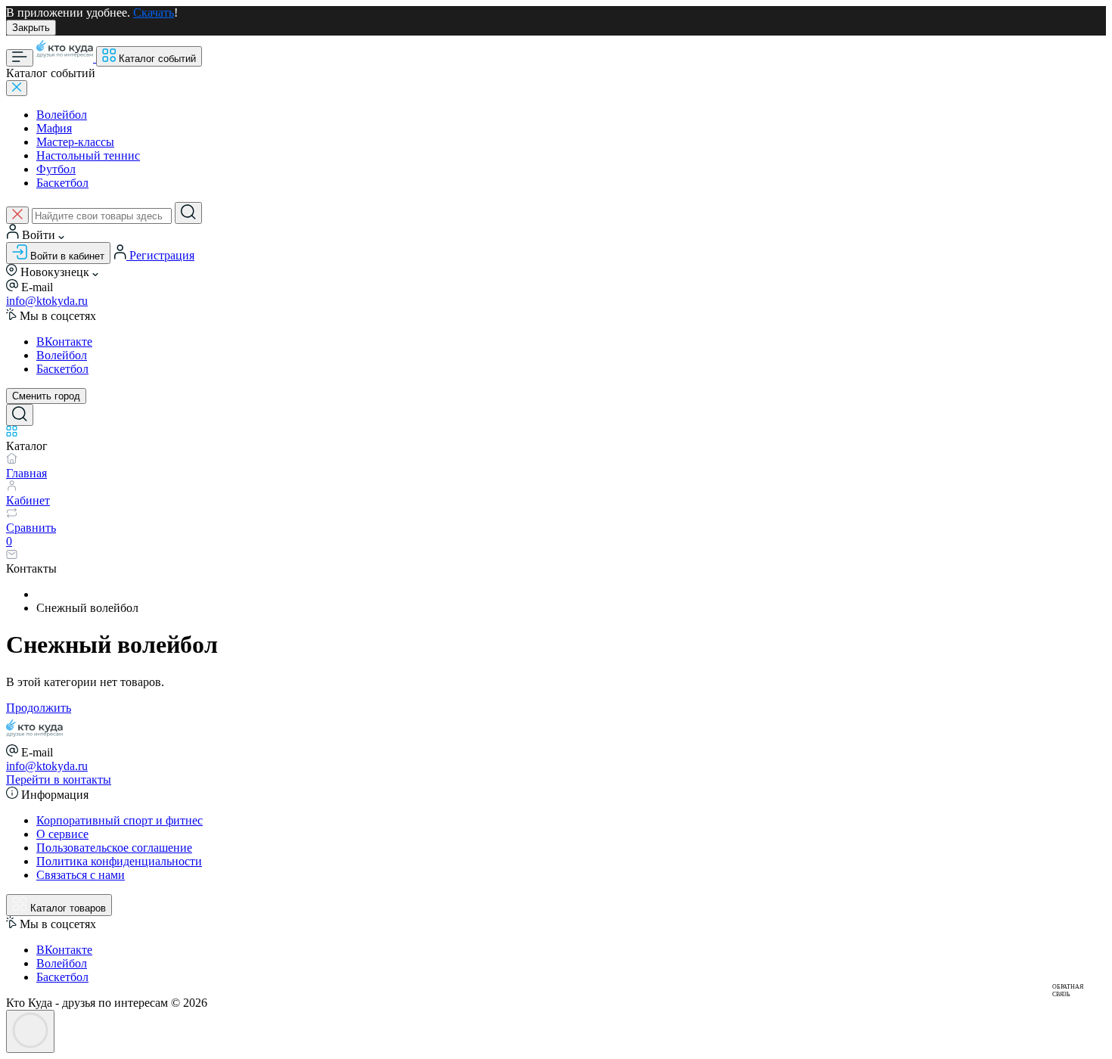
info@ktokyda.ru (47, 300)
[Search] (188, 213)
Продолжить (38, 707)
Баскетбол (62, 182)
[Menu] (19, 58)
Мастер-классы (75, 141)
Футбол (56, 169)
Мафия (54, 128)
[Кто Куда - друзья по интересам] (34, 737)
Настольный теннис (88, 155)
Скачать (153, 12)
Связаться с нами (80, 874)
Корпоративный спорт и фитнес (119, 820)
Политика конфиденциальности (119, 861)
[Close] (16, 88)
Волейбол (61, 114)
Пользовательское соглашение (114, 847)
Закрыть (31, 27)
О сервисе (62, 834)
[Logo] (66, 57)
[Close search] (17, 215)
